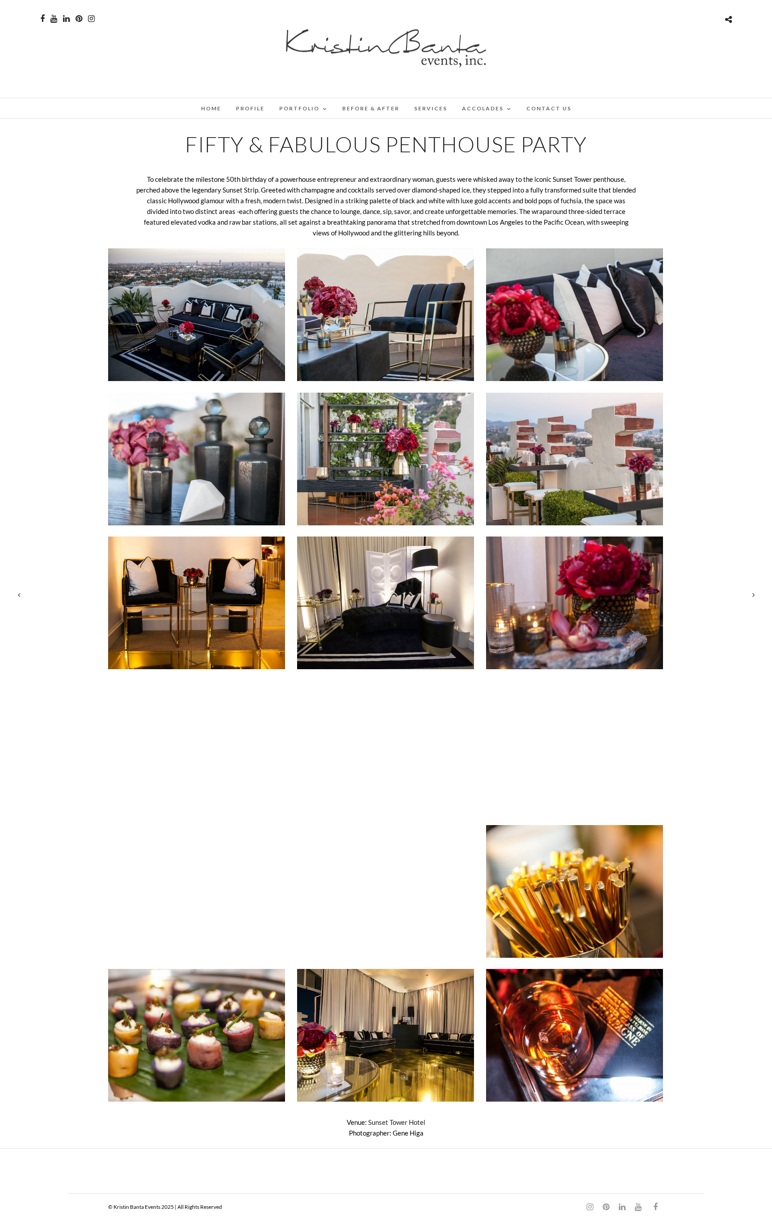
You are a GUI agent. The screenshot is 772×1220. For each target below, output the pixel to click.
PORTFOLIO (299, 108)
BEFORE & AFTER (370, 108)
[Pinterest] (79, 19)
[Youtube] (53, 19)
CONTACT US (548, 108)
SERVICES (430, 108)
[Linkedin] (66, 19)
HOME (211, 108)
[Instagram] (91, 19)
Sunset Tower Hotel (396, 1122)
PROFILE (250, 108)
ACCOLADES (482, 108)
